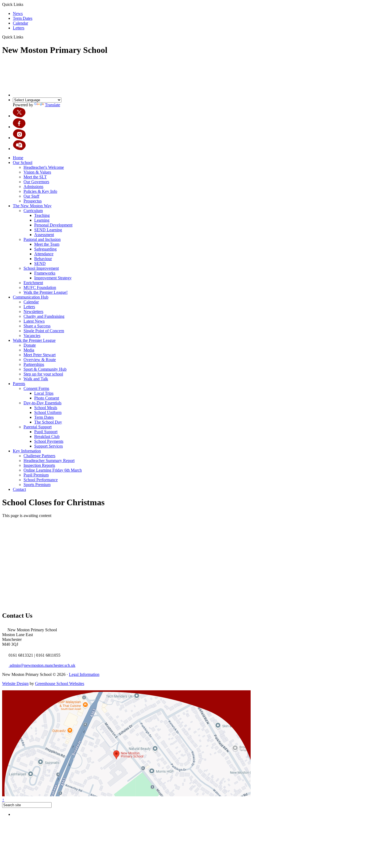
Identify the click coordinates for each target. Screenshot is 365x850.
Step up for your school (43, 374)
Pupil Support (45, 431)
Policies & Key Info (40, 191)
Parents (19, 383)
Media (29, 350)
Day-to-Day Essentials (42, 403)
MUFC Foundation (40, 287)
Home (18, 157)
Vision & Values (37, 172)
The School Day (48, 422)
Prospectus (33, 201)
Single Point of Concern (44, 330)
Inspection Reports (39, 465)
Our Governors (36, 181)
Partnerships (34, 364)
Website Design (15, 683)
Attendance (43, 254)
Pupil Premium (36, 475)
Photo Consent (46, 398)
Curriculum (33, 210)
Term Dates (22, 18)
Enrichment (33, 282)
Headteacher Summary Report (49, 460)
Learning (41, 220)
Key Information (27, 451)
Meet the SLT (35, 177)
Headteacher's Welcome (44, 167)
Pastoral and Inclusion (42, 239)
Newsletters (33, 311)
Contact (19, 489)
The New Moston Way (32, 205)
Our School (22, 162)
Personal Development (53, 225)
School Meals (45, 407)
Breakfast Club (47, 436)
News (18, 13)
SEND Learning (48, 230)
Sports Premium (37, 484)
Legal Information (84, 674)
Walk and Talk (36, 379)
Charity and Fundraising (44, 316)
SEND (40, 263)
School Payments (48, 441)
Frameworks (44, 273)
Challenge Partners (39, 455)
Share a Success (37, 326)
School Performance (41, 479)
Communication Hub (30, 297)
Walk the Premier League (34, 340)
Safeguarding (45, 249)
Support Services (48, 446)
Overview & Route (40, 359)
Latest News (34, 321)
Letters (18, 28)
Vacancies (32, 335)
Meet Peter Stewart (40, 354)
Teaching (42, 215)
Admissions (33, 186)
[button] (25, 36)
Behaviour (43, 258)
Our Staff (31, 196)
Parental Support (38, 427)
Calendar (20, 23)
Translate (52, 105)
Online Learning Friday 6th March (53, 470)
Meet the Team (46, 244)
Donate (30, 345)
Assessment (44, 234)
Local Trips (43, 393)
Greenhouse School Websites (59, 683)
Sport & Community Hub (45, 369)
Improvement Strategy (53, 278)
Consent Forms (36, 388)
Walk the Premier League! (46, 292)
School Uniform (47, 412)
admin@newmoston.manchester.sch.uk (42, 665)
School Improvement (41, 268)
